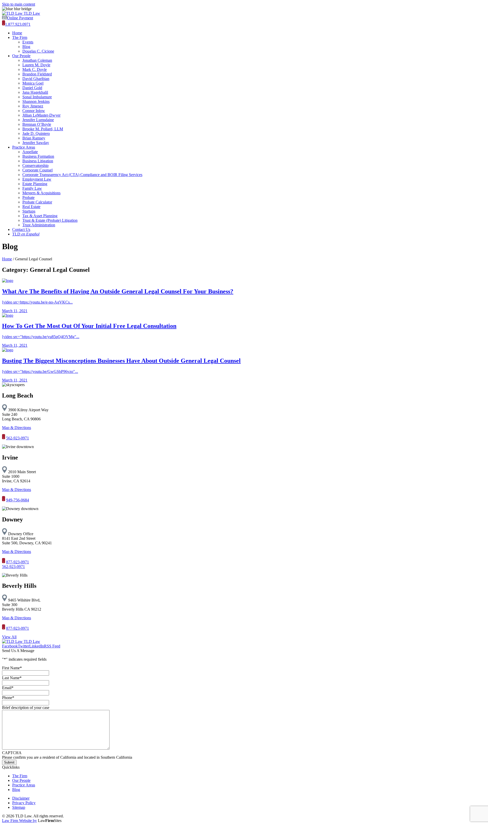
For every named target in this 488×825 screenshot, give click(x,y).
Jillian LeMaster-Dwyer (41, 115)
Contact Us (21, 229)
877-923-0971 (17, 562)
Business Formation (38, 156)
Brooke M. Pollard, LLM (42, 129)
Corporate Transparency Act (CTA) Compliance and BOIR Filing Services (82, 174)
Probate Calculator (37, 202)
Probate (28, 197)
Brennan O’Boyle (36, 124)
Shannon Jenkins (36, 101)
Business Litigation (37, 161)
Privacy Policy (24, 803)
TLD (25, 234)
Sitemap (18, 807)
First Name (12, 668)
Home (17, 33)
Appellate (30, 152)
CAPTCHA (12, 753)
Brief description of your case (25, 707)
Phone (8, 697)
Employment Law (36, 179)
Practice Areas (23, 147)
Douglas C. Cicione (38, 51)
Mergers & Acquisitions (41, 193)
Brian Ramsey (33, 138)
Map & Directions (16, 427)
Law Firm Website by (19, 820)
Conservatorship (35, 165)
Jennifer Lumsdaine (38, 120)
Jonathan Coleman (37, 60)
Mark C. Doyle (34, 69)
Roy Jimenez (32, 106)
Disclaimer (20, 798)
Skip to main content (18, 4)
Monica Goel (32, 83)
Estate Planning (34, 184)
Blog (26, 46)
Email (7, 688)
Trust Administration (38, 225)
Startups (28, 211)
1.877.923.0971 (17, 24)
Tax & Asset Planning (39, 216)
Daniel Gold (32, 88)
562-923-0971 (17, 438)
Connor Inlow (33, 110)
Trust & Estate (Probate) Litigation (50, 220)
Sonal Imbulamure (37, 97)
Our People (21, 56)
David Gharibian (35, 78)
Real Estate (31, 206)
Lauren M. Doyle (36, 65)
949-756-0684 (17, 500)
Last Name (12, 678)
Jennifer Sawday (35, 142)
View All (9, 637)
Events (27, 42)
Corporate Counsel (37, 170)
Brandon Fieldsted (37, 74)
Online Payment (20, 18)
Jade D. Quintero (36, 133)
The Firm (19, 37)
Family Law (32, 188)
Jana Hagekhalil (35, 92)
